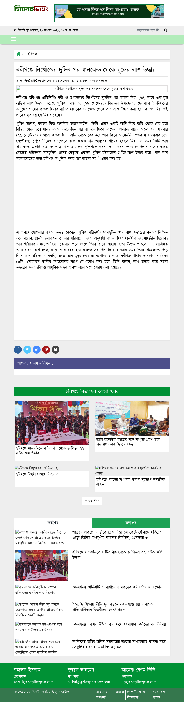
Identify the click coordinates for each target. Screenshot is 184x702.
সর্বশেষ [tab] (53, 523)
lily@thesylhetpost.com (139, 682)
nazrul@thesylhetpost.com (33, 682)
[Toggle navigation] (13, 39)
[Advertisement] (92, 195)
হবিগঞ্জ (32, 54)
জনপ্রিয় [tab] (131, 523)
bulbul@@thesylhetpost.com (89, 682)
